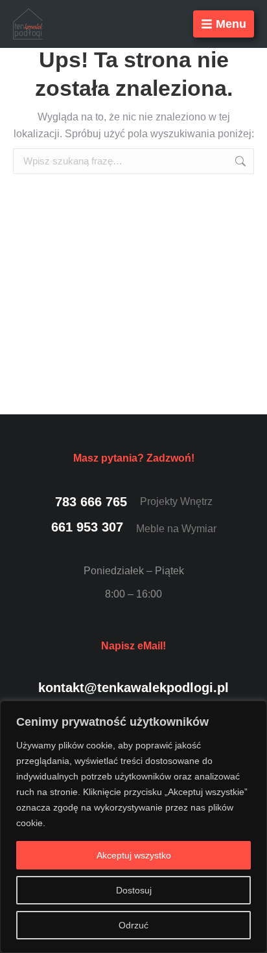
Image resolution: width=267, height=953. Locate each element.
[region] (133, 827)
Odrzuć (133, 925)
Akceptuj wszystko (134, 855)
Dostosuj (134, 890)
